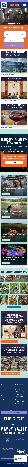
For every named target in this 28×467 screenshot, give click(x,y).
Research (17, 1)
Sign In (11, 5)
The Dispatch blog (6, 399)
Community (4, 395)
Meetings (12, 1)
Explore (3, 388)
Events (3, 392)
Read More (6, 193)
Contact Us (18, 399)
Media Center (18, 386)
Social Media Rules (20, 388)
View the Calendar (14, 162)
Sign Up (17, 5)
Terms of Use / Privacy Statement (20, 390)
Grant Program (19, 384)
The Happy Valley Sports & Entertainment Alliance (19, 404)
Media (8, 1)
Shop (2, 390)
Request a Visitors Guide (9, 341)
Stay (2, 386)
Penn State (22, 1)
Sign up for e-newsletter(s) (10, 373)
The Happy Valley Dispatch (14, 412)
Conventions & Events (19, 397)
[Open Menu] (24, 5)
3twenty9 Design (20, 464)
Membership (4, 397)
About (5, 1)
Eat (2, 384)
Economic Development (18, 394)
